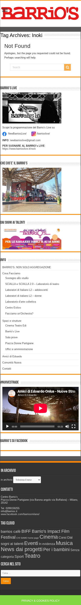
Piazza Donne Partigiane (19, 343)
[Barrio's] (40, 13)
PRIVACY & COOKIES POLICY (40, 600)
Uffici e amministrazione (19, 349)
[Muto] (67, 426)
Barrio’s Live (12, 331)
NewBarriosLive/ (17, 133)
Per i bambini (56, 549)
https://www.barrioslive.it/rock (19, 148)
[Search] (67, 67)
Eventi (31, 543)
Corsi (62, 537)
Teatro (32, 555)
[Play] (7, 426)
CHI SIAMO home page (27, 538)
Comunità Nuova (11, 362)
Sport (19, 556)
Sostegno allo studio (17, 278)
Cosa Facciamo (11, 273)
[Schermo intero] (73, 426)
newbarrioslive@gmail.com (25, 140)
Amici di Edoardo (12, 356)
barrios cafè (11, 531)
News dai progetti (21, 549)
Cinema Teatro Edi (15, 325)
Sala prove (11, 337)
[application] (40, 408)
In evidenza (47, 544)
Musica (64, 543)
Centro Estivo (13, 307)
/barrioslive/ (43, 133)
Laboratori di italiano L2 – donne (23, 295)
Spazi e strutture (11, 320)
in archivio (6, 479)
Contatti (6, 368)
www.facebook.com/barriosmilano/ (20, 514)
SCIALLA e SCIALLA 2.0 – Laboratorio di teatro (32, 284)
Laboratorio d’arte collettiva (20, 301)
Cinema (49, 537)
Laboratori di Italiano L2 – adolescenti (26, 289)
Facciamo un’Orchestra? (19, 313)
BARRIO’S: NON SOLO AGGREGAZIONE (26, 267)
